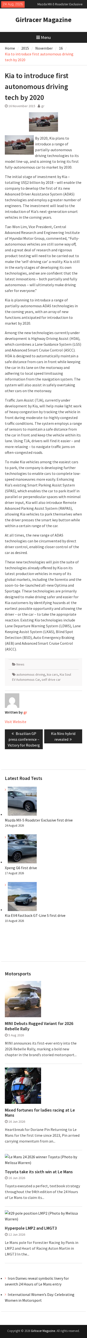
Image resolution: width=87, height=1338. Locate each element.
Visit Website (15, 721)
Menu (46, 37)
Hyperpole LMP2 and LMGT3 (31, 1228)
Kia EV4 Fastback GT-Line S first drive (35, 915)
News (20, 664)
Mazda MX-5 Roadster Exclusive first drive (39, 820)
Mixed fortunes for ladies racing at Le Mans (40, 1112)
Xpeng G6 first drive (21, 867)
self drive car (51, 679)
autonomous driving (30, 674)
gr (42, 106)
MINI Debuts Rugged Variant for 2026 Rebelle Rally (39, 1026)
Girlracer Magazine (43, 19)
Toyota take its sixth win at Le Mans (39, 1171)
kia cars (52, 674)
